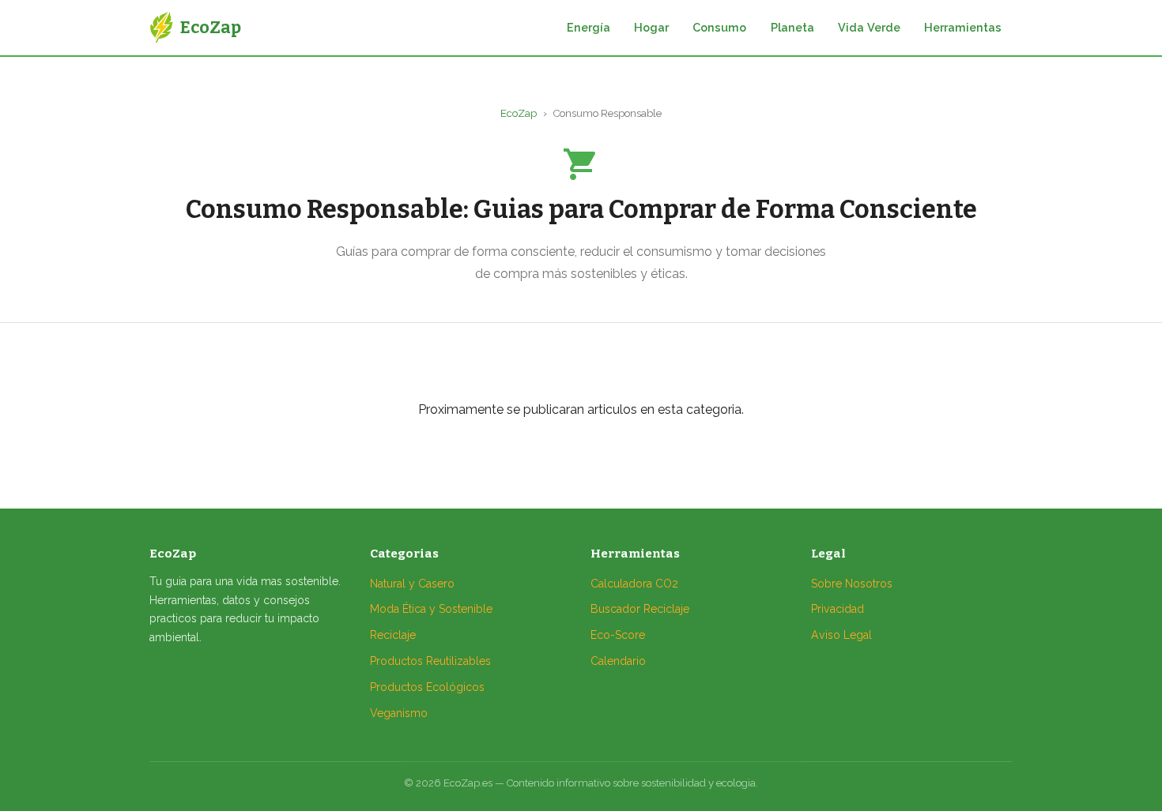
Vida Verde (869, 27)
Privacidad (837, 609)
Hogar (651, 27)
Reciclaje (393, 635)
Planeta (792, 27)
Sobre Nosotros (851, 583)
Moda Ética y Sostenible (431, 609)
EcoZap (518, 113)
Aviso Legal (841, 635)
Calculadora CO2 (634, 583)
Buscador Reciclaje (639, 609)
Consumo (719, 27)
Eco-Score (617, 635)
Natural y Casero (412, 583)
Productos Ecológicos (427, 687)
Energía (588, 27)
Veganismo (399, 713)
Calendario (618, 661)
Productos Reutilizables (430, 661)
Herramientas (963, 27)
